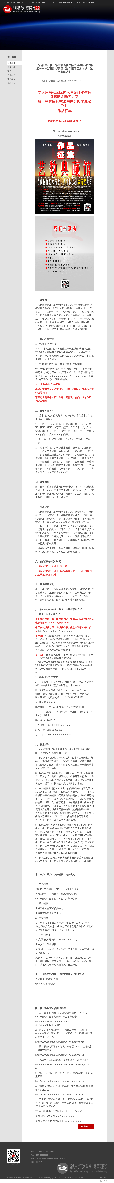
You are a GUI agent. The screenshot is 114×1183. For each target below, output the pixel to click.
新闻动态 (11, 63)
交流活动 (11, 71)
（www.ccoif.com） (48, 668)
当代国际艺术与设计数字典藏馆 (14, 2)
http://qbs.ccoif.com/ (71, 1121)
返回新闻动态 (85, 1126)
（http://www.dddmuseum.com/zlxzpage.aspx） (63, 376)
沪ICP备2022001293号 (74, 1178)
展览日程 (11, 67)
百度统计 (103, 1178)
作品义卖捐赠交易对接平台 (62, 2)
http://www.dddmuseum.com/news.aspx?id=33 (60, 1094)
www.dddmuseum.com (59, 734)
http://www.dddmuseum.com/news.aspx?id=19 (60, 1041)
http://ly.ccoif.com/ (65, 1116)
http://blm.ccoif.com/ (71, 1111)
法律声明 (103, 1181)
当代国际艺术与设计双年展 (84, 2)
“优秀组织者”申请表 (45, 984)
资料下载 (11, 83)
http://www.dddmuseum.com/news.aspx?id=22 (60, 1055)
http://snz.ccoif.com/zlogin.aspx (55, 631)
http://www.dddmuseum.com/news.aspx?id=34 (60, 1081)
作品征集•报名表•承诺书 (47, 979)
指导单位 (11, 79)
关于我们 (11, 75)
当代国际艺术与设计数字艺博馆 (39, 2)
